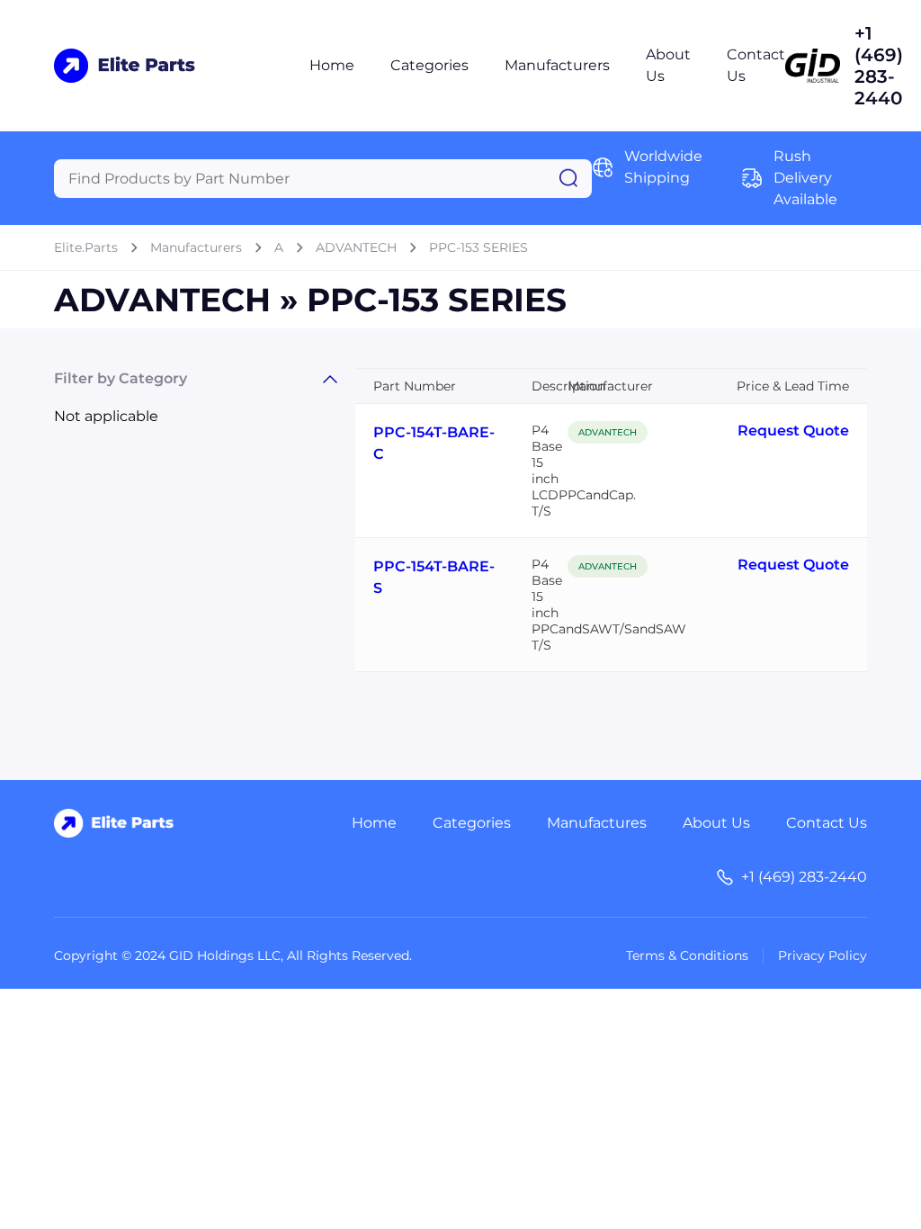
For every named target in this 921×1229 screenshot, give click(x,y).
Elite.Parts (86, 247)
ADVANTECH (356, 247)
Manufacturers (557, 65)
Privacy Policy (822, 955)
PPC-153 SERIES (478, 247)
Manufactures (597, 822)
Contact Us (826, 822)
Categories (429, 65)
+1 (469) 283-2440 (878, 65)
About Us (716, 822)
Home (331, 65)
